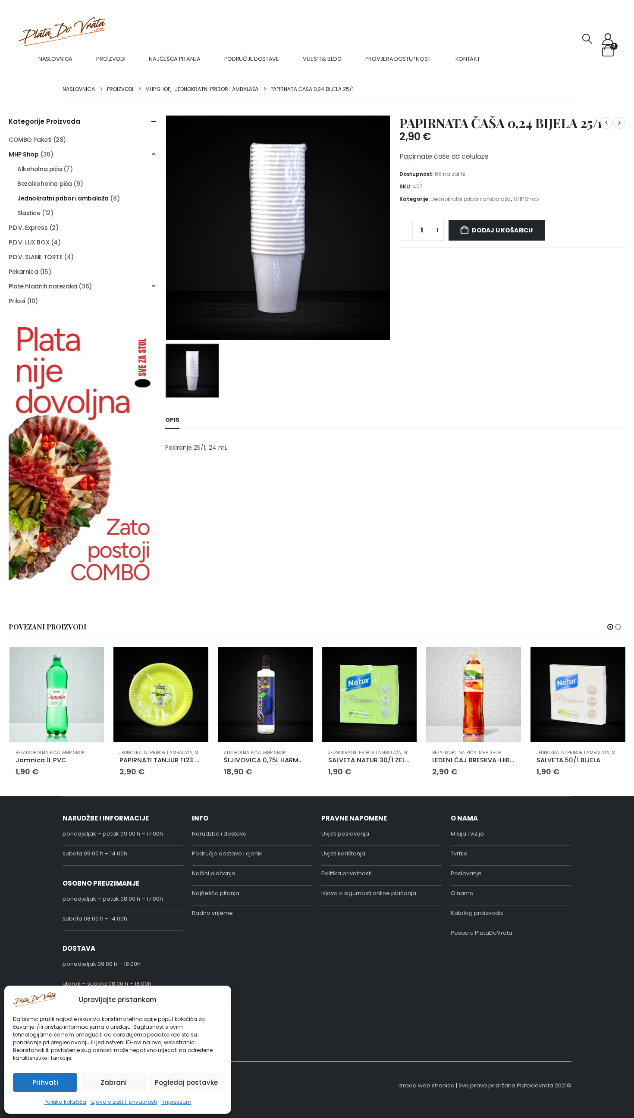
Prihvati (45, 1082)
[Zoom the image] (83, 326)
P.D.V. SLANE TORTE (35, 257)
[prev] (606, 123)
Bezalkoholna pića (44, 183)
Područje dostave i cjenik (227, 853)
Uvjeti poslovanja (345, 834)
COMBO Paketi (30, 139)
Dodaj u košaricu (502, 230)
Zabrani (113, 1082)
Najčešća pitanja (174, 59)
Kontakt (467, 59)
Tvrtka (459, 853)
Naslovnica (55, 59)
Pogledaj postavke (186, 1082)
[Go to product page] (56, 694)
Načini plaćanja (213, 873)
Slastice (29, 213)
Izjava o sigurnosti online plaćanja (368, 893)
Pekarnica (23, 271)
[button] (587, 39)
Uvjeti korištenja (343, 853)
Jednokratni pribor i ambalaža (471, 199)
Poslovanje (466, 873)
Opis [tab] (172, 420)
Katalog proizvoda (477, 913)
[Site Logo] (62, 31)
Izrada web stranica (427, 1085)
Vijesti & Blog (322, 59)
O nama (462, 893)
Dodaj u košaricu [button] (89, 661)
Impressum (176, 1101)
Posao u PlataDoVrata (481, 933)
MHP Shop (526, 199)
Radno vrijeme (212, 913)
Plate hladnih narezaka (43, 286)
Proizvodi (110, 59)
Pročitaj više (402, 661)
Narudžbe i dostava (219, 834)
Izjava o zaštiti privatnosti (124, 1101)
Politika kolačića (65, 1101)
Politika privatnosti (346, 873)
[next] (619, 123)
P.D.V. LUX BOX (29, 242)
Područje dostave (251, 59)
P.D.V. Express (28, 227)
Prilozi (17, 301)
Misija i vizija (467, 834)
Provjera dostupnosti (398, 59)
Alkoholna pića (39, 169)
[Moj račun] (608, 39)
